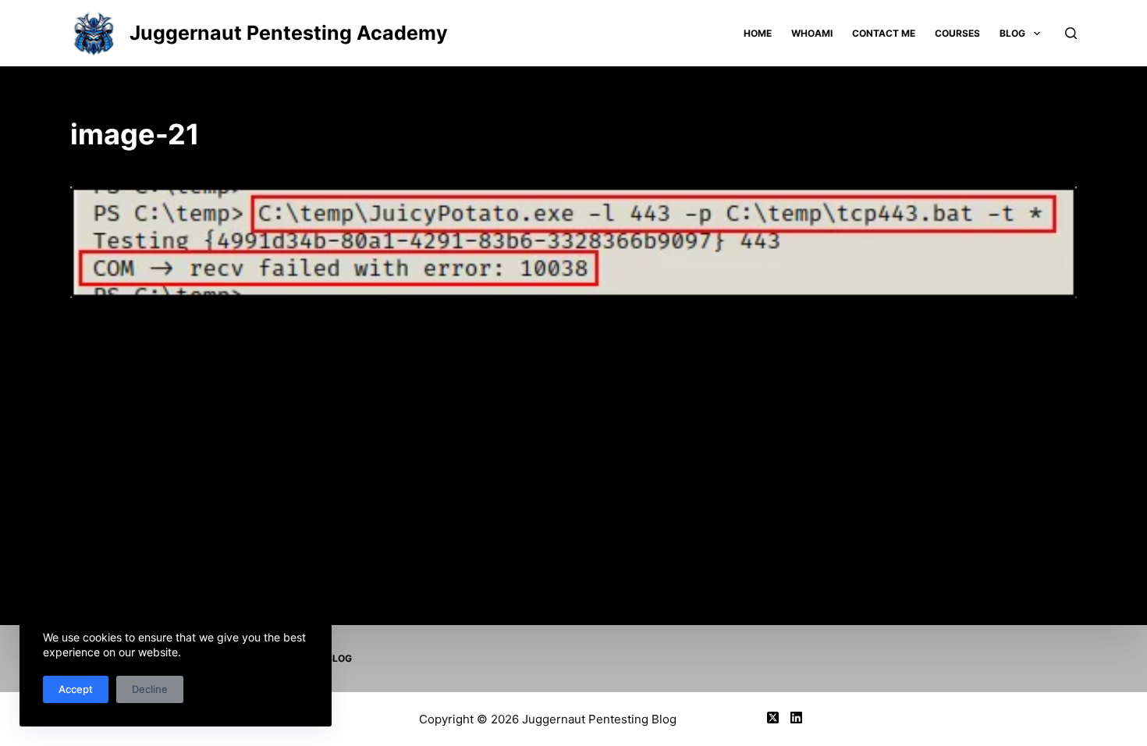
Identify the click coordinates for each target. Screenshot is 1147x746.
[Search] (1071, 33)
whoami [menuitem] (812, 33)
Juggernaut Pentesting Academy (289, 32)
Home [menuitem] (758, 33)
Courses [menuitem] (957, 33)
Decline (150, 689)
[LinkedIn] (796, 717)
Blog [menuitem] (1012, 33)
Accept (76, 689)
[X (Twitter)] (773, 717)
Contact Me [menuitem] (883, 33)
